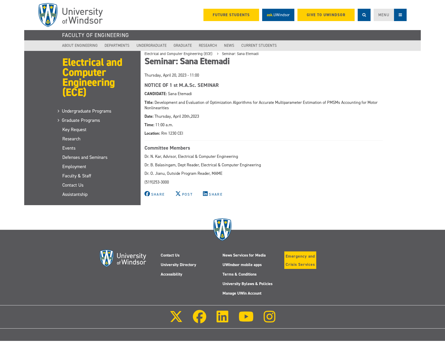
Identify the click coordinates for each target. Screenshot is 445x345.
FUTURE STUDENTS (231, 14)
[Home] (70, 15)
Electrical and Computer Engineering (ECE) (92, 77)
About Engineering (80, 45)
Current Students (259, 45)
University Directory (178, 264)
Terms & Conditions (239, 274)
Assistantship (75, 194)
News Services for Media (244, 255)
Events (68, 148)
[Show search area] (364, 15)
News (229, 45)
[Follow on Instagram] (269, 320)
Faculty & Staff (76, 176)
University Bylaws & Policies (247, 283)
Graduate (183, 45)
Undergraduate (151, 45)
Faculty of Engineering (95, 35)
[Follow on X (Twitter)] (176, 320)
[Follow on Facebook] (199, 320)
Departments (117, 45)
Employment (74, 167)
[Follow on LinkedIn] (222, 320)
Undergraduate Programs (86, 111)
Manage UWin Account (241, 293)
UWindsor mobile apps (242, 264)
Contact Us (72, 185)
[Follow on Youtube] (246, 320)
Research (208, 45)
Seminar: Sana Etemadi (240, 53)
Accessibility (171, 274)
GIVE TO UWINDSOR (326, 14)
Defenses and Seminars (84, 157)
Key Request (74, 129)
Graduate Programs (81, 120)
